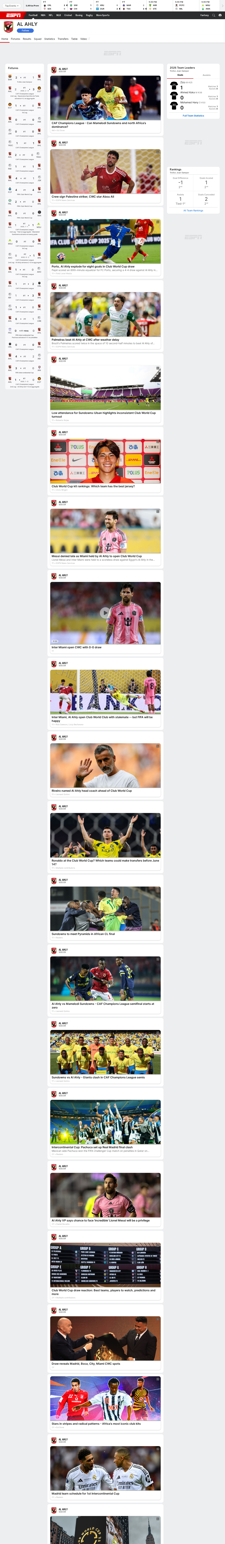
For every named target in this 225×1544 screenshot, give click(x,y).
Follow (25, 30)
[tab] (180, 55)
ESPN (13, 15)
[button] (213, 15)
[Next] (222, 5)
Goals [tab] (180, 55)
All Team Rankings (193, 144)
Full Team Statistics (193, 96)
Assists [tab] (207, 55)
